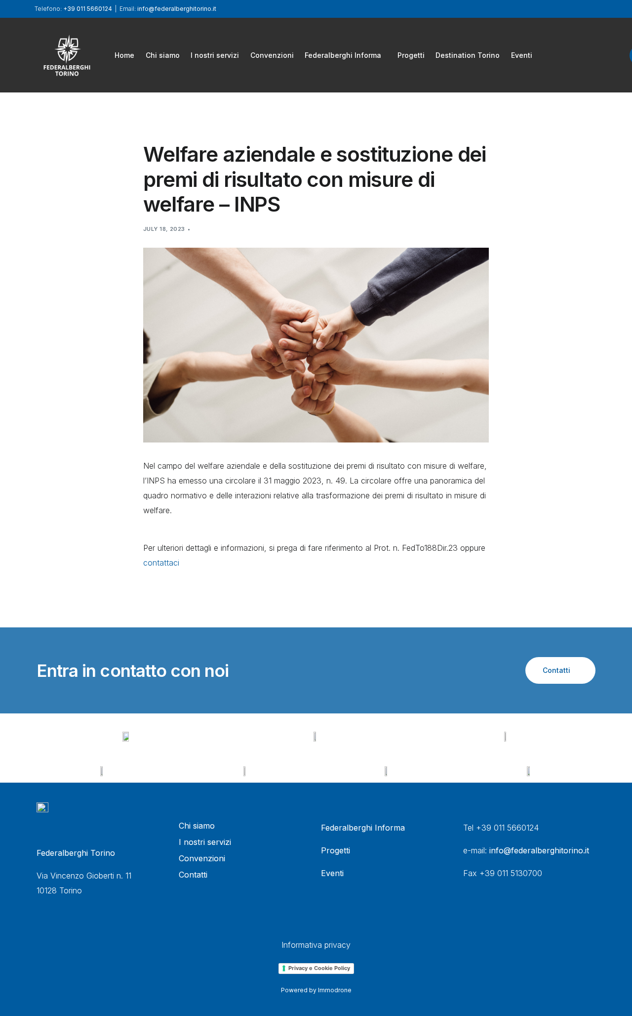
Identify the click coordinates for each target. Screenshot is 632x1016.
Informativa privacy (316, 945)
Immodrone (335, 990)
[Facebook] (558, 54)
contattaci (161, 563)
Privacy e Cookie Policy (319, 968)
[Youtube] (592, 54)
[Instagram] (608, 54)
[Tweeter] (575, 54)
